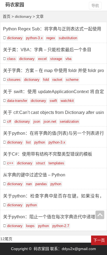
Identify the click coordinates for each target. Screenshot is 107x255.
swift (53, 101)
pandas (41, 184)
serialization (69, 122)
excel (42, 59)
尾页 (8, 239)
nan (29, 184)
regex (50, 38)
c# (9, 122)
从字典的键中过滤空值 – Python (34, 175)
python (39, 142)
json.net (50, 122)
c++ (10, 163)
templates (56, 163)
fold (46, 80)
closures (14, 80)
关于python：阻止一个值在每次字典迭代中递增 (49, 216)
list (28, 142)
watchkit (67, 101)
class (11, 59)
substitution (68, 38)
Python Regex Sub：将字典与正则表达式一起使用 (52, 29)
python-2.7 (60, 226)
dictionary (14, 38)
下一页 (99, 240)
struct (40, 163)
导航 (95, 5)
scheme (72, 80)
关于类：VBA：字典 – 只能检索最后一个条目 (47, 49)
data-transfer (17, 101)
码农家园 (14, 4)
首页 (6, 16)
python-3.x (34, 38)
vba (68, 59)
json (36, 122)
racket (57, 80)
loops (30, 226)
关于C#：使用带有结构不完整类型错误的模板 (47, 154)
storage (56, 59)
